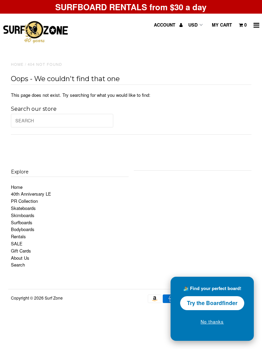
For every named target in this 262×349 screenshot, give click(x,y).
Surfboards (21, 222)
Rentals (18, 236)
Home (17, 64)
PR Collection (24, 201)
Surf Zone (54, 298)
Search (18, 264)
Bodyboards (22, 229)
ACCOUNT (165, 24)
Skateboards (23, 208)
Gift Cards (21, 250)
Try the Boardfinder (212, 303)
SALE (17, 243)
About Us (20, 258)
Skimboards (22, 215)
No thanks (212, 321)
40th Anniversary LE (31, 194)
